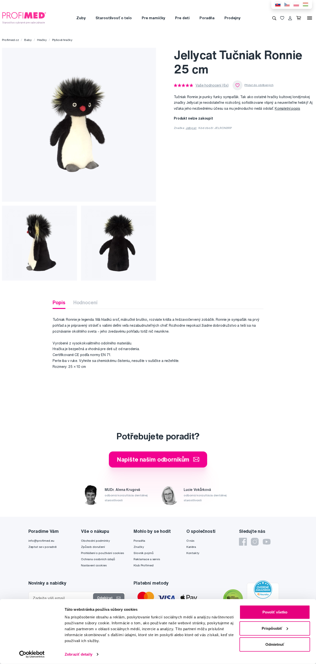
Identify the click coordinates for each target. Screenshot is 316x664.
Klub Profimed (143, 565)
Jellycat (191, 127)
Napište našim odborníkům (153, 459)
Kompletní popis (287, 108)
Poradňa (207, 18)
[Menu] (309, 18)
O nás (190, 540)
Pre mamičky (153, 18)
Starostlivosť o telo (114, 18)
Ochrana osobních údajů (98, 559)
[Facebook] (243, 542)
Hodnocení (85, 302)
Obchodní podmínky (95, 540)
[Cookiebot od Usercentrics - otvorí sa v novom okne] (32, 654)
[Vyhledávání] (274, 18)
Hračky (42, 39)
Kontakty (192, 553)
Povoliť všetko (274, 612)
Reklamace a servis (147, 559)
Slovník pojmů (143, 553)
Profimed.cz (10, 39)
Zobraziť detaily (78, 654)
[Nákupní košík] (299, 18)
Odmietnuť (274, 644)
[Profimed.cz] (24, 17)
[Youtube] (267, 542)
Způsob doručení (93, 546)
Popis (59, 302)
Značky (139, 546)
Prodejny (232, 18)
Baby (27, 39)
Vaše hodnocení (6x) (212, 85)
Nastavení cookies (94, 565)
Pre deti (182, 18)
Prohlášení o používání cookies (102, 553)
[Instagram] (255, 542)
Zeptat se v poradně (42, 546)
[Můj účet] (290, 18)
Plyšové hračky (62, 39)
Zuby (80, 18)
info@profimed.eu (41, 540)
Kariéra (191, 546)
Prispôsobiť (272, 628)
